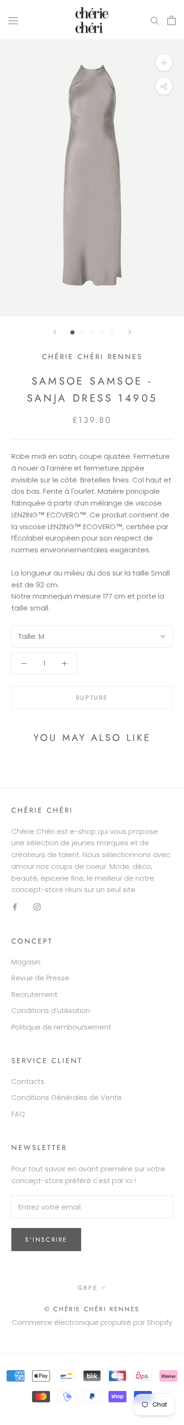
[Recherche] (155, 20)
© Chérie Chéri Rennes (92, 1309)
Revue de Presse (40, 978)
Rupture (92, 697)
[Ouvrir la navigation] (13, 20)
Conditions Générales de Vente (66, 1097)
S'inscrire (46, 1239)
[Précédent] (54, 332)
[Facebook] (14, 907)
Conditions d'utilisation (50, 1010)
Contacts (27, 1081)
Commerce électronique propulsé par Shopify (92, 1322)
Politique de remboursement (61, 1027)
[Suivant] (129, 332)
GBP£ (88, 1287)
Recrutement (34, 994)
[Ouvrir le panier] (171, 20)
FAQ (18, 1114)
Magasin (26, 962)
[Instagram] (37, 907)
